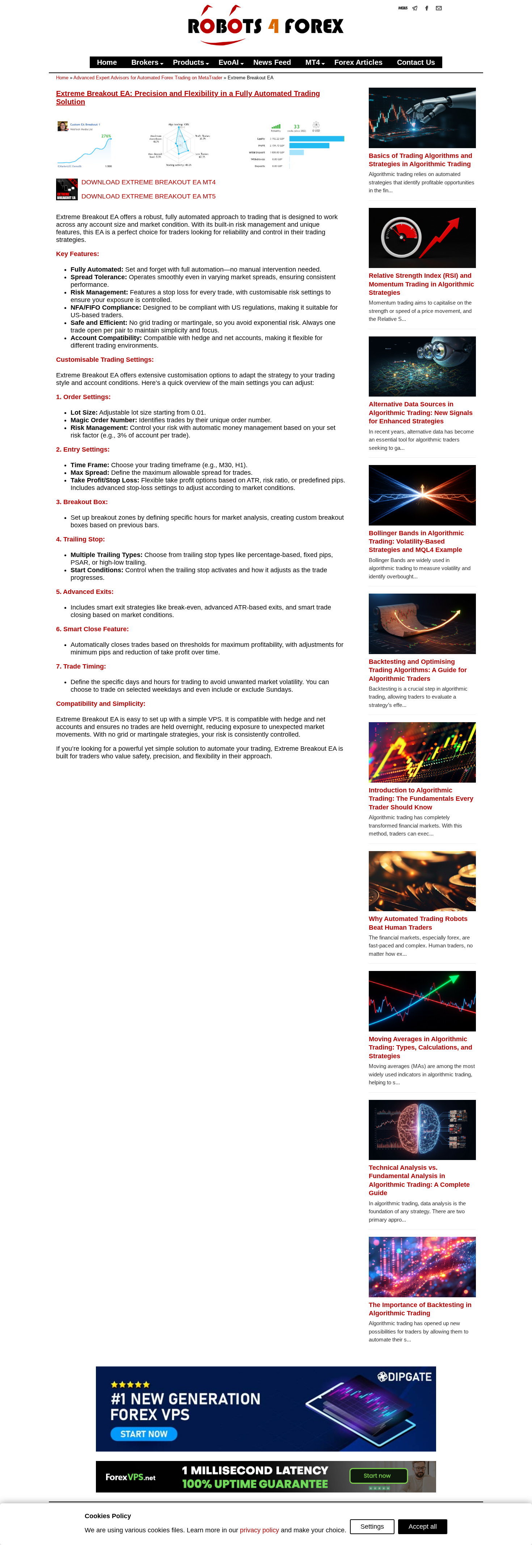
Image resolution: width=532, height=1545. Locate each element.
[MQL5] (403, 8)
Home (62, 77)
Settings (372, 1526)
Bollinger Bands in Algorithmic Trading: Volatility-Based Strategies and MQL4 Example (416, 541)
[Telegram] (414, 8)
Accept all (423, 1526)
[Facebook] (426, 8)
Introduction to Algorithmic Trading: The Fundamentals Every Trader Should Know (421, 799)
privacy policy (259, 1530)
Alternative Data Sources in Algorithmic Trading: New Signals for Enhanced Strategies (421, 413)
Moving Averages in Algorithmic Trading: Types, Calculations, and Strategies (420, 1047)
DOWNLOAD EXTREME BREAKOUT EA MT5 (148, 196)
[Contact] (438, 8)
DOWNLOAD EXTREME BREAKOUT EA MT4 (148, 182)
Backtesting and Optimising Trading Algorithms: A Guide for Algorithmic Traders (418, 670)
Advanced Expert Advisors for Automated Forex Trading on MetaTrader (147, 77)
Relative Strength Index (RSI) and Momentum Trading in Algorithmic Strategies (421, 284)
